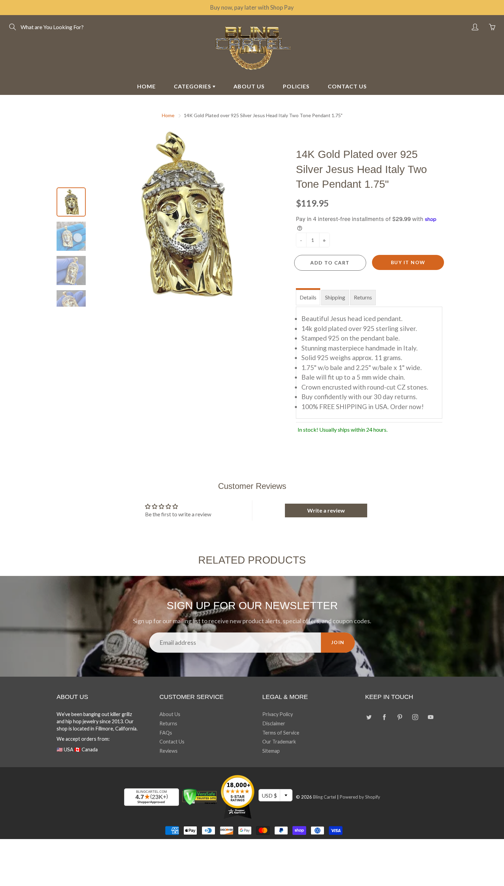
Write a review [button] (326, 510)
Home (168, 115)
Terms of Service (280, 733)
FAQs (165, 733)
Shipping (335, 297)
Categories (193, 86)
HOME (146, 86)
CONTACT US (347, 86)
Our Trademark (279, 742)
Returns (363, 297)
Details (308, 297)
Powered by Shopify (360, 797)
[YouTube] (430, 717)
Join (338, 642)
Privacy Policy (277, 714)
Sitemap (271, 751)
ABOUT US (249, 86)
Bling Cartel (324, 797)
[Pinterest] (400, 717)
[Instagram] (415, 717)
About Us (169, 714)
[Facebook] (384, 717)
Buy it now (408, 262)
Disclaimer (273, 723)
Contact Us (171, 742)
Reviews (168, 751)
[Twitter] (369, 717)
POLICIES (296, 86)
